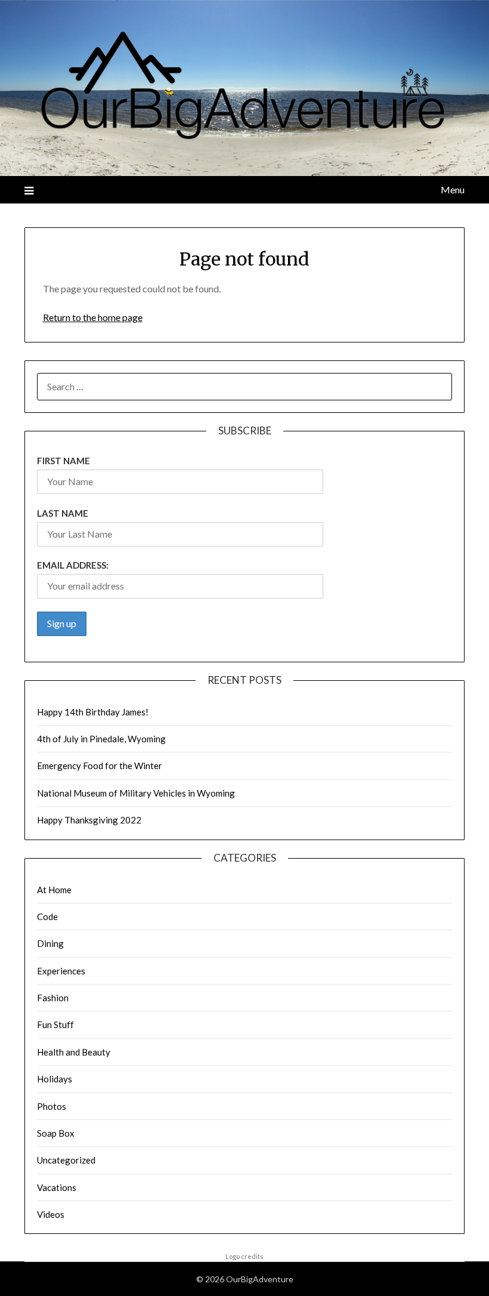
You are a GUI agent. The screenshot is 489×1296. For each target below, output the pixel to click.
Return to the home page (93, 317)
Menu (453, 189)
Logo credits (244, 1256)
